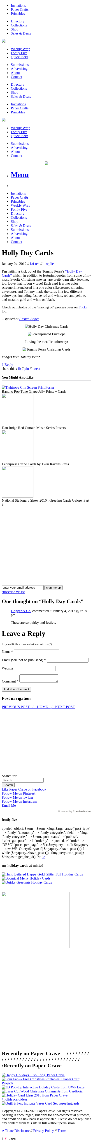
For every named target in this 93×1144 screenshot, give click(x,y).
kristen (35, 264)
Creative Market (82, 811)
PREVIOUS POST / (18, 707)
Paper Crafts (19, 9)
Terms (62, 1131)
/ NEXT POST (63, 707)
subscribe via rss (13, 592)
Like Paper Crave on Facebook (24, 789)
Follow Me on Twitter (17, 797)
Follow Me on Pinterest (18, 793)
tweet (36, 368)
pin (26, 368)
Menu (20, 175)
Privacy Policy (43, 1131)
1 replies (49, 264)
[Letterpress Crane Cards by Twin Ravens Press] (17, 460)
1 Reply (7, 364)
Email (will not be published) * (24, 660)
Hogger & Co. (21, 611)
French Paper (29, 319)
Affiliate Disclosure (16, 1131)
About (15, 73)
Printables (18, 13)
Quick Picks (19, 57)
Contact (16, 77)
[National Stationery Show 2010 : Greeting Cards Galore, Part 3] (17, 496)
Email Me (9, 805)
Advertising (19, 69)
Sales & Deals (21, 33)
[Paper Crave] (3, 41)
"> (43, 857)
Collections (19, 25)
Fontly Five (19, 53)
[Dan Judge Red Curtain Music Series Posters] (17, 424)
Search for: (9, 776)
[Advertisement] (40, 538)
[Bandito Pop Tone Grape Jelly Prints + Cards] (28, 387)
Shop (14, 29)
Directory (17, 21)
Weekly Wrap (20, 49)
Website (7, 668)
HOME (42, 707)
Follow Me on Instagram (19, 801)
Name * (7, 652)
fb (19, 368)
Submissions (20, 65)
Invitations (18, 5)
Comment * (10, 681)
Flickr (83, 307)
